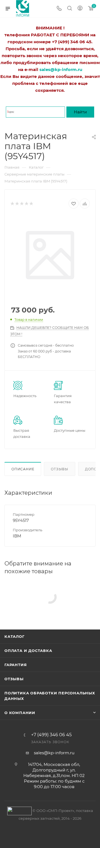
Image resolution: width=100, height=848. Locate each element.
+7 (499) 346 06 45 (51, 735)
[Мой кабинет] (80, 8)
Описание (22, 469)
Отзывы (59, 469)
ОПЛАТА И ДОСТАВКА (28, 650)
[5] (31, 203)
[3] (21, 203)
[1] (12, 203)
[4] (26, 203)
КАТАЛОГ (14, 636)
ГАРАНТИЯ (15, 664)
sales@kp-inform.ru (54, 752)
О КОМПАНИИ (19, 712)
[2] (16, 203)
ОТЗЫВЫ (14, 679)
